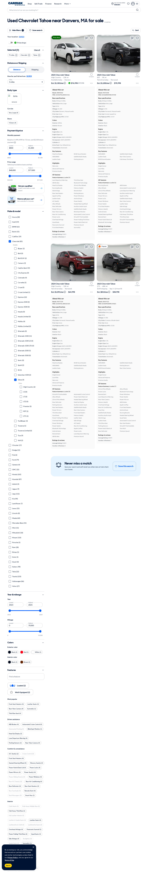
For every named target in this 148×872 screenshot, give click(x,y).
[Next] (92, 54)
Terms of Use (9, 860)
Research (58, 3)
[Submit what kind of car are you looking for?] (137, 9)
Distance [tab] (16, 69)
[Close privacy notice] (33, 847)
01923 (29, 76)
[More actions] (91, 83)
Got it (8, 865)
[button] (12, 55)
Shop (30, 3)
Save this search (125, 466)
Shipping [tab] (34, 69)
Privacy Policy (13, 857)
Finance (48, 3)
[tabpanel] (25, 79)
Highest (30, 145)
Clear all (37, 50)
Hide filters (17, 30)
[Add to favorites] (91, 38)
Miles (10, 79)
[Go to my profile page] (135, 3)
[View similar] (86, 38)
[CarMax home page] (16, 3)
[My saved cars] (128, 3)
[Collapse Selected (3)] (43, 50)
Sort (137, 30)
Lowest (11, 145)
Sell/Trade (38, 3)
